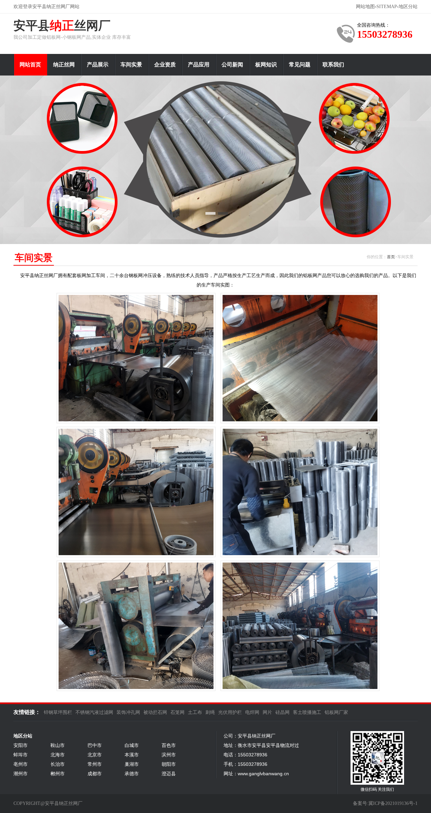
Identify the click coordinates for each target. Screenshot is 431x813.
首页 (391, 256)
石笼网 (177, 712)
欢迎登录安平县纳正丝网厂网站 (46, 6)
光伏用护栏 (230, 712)
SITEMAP (386, 6)
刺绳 (210, 712)
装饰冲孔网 (128, 712)
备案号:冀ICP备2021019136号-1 (385, 803)
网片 (267, 712)
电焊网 (252, 712)
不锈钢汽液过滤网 (94, 712)
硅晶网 (282, 712)
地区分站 (408, 6)
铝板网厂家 (336, 712)
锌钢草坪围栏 (58, 712)
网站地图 (365, 6)
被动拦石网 (155, 712)
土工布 (195, 712)
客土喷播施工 (307, 712)
